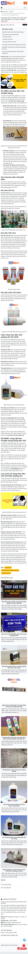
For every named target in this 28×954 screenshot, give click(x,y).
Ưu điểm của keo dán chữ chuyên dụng (12, 32)
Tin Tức (11, 11)
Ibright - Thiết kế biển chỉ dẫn (9, 932)
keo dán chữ (8, 567)
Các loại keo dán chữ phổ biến (10, 34)
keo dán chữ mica (6, 573)
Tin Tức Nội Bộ (6, 888)
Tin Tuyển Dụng (6, 884)
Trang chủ (5, 11)
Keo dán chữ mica (7, 39)
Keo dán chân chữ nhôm (9, 42)
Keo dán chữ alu (7, 37)
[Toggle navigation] (25, 7)
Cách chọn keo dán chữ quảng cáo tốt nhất (13, 44)
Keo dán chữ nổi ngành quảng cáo (10, 570)
